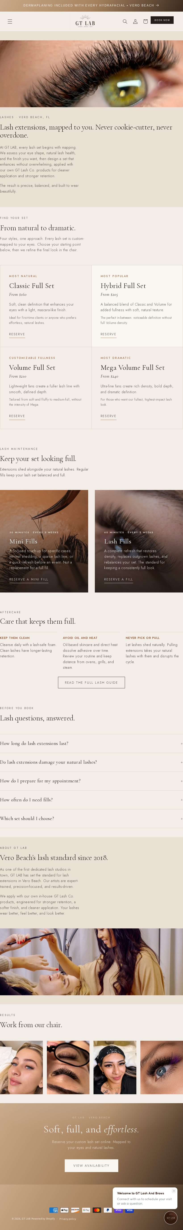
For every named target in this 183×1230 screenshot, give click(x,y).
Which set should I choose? (91, 818)
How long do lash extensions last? (91, 743)
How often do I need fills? (91, 800)
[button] (10, 21)
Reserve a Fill (118, 579)
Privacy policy (67, 1218)
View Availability (91, 1165)
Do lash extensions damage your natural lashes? (91, 762)
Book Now (162, 20)
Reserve (17, 334)
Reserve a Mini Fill (28, 579)
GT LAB (26, 1218)
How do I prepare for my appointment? (91, 781)
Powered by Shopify (43, 1218)
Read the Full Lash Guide (91, 682)
